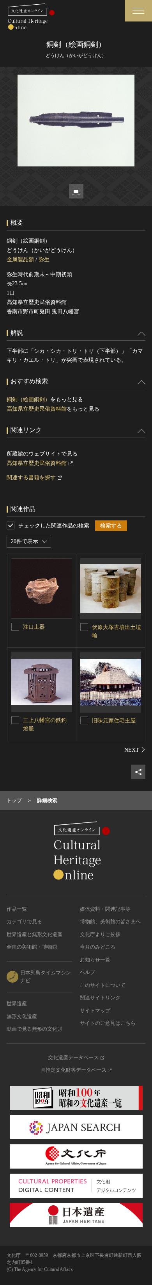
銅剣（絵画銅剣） (28, 399)
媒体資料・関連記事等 (105, 909)
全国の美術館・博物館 (32, 947)
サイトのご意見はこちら (108, 1023)
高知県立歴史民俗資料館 (37, 409)
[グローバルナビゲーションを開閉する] (138, 10)
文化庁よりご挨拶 (100, 934)
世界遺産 (17, 1003)
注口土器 (34, 627)
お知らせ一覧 (95, 960)
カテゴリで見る (24, 921)
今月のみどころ (97, 947)
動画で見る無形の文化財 (34, 1029)
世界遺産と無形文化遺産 (34, 934)
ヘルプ (87, 972)
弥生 (44, 260)
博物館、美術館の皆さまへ (110, 921)
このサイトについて (102, 985)
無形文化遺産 (22, 1016)
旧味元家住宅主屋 (114, 721)
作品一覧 (17, 909)
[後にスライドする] (134, 749)
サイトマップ (95, 1010)
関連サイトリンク (100, 998)
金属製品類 (20, 260)
